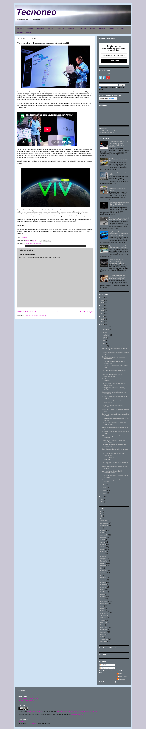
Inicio (57, 311)
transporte (103, 632)
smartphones (104, 613)
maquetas (103, 580)
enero (104, 493)
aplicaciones (104, 523)
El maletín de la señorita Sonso (28, 699)
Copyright (33, 723)
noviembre (106, 329)
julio (104, 340)
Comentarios (105, 668)
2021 (102, 311)
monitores (103, 587)
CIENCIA (50, 28)
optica (102, 599)
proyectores (104, 603)
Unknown (122, 679)
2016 (102, 324)
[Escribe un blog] (46, 241)
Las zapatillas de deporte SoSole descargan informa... (112, 472)
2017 (102, 322)
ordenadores (104, 601)
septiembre (106, 335)
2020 (102, 314)
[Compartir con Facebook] (50, 241)
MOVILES (92, 28)
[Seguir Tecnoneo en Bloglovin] (108, 99)
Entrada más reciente (26, 311)
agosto (105, 338)
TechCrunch (24, 237)
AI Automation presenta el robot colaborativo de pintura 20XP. (119, 219)
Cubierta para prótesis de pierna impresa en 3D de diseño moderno (119, 188)
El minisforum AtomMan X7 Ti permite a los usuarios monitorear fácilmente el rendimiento (118, 144)
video (102, 637)
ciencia (102, 540)
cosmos (102, 547)
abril (104, 485)
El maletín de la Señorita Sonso (108, 131)
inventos (26, 243)
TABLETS (102, 28)
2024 (102, 303)
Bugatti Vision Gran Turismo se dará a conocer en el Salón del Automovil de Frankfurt (119, 233)
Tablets (102, 620)
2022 (102, 308)
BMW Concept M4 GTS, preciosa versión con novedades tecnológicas (116, 261)
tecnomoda (103, 627)
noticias (32, 243)
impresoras (103, 570)
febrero (105, 490)
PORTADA (20, 28)
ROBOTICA (40, 28)
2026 (102, 297)
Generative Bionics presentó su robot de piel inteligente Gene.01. (119, 204)
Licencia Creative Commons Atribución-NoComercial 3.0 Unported (77, 711)
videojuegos (104, 639)
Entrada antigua (86, 311)
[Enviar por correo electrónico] (44, 241)
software (38, 243)
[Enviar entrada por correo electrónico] (40, 241)
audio (102, 532)
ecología (103, 556)
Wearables (103, 641)
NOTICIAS (120, 28)
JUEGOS (20, 32)
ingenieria (103, 573)
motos (102, 589)
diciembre (106, 327)
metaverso (103, 584)
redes (102, 606)
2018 (102, 319)
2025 (102, 300)
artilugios (103, 530)
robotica (102, 611)
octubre (105, 332)
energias (103, 558)
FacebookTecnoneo (109, 74)
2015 (102, 496)
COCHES (30, 28)
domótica (103, 551)
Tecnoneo (36, 12)
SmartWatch (104, 615)
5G (101, 513)
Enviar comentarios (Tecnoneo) (36, 316)
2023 (102, 305)
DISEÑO (111, 28)
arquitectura (104, 525)
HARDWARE (82, 28)
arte (101, 528)
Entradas (104, 665)
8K (101, 518)
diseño (102, 549)
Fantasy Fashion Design (106, 132)
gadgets (102, 563)
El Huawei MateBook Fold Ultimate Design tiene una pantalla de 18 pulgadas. (117, 277)
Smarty (28, 32)
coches (102, 542)
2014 (102, 499)
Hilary (121, 673)
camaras (103, 537)
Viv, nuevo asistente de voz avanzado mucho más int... (114, 423)
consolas (103, 544)
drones (102, 554)
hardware (103, 566)
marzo (104, 487)
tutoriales (103, 634)
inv (101, 575)
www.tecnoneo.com (39, 713)
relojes (102, 608)
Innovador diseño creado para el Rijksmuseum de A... (112, 375)
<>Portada (21, 722)
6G (101, 516)
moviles (102, 592)
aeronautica (104, 521)
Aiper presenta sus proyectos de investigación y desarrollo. (118, 246)
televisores (103, 629)
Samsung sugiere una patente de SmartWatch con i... (112, 406)
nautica (102, 594)
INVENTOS (71, 28)
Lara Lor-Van (123, 676)
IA (101, 568)
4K (101, 511)
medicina (103, 582)
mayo (104, 346)
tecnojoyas (103, 622)
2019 (102, 316)
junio (104, 343)
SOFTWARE (60, 28)
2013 (102, 502)
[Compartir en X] (48, 241)
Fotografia (103, 561)
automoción (104, 535)
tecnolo (102, 625)
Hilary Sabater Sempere (34, 711)
